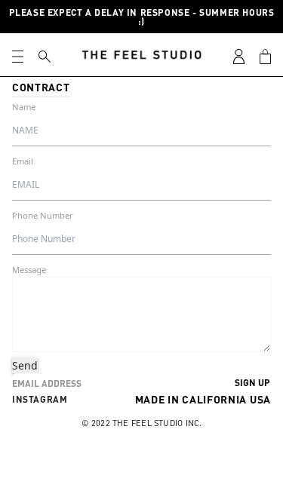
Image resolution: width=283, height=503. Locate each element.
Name (23, 106)
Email (22, 161)
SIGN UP (252, 382)
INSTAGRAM (39, 399)
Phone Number (42, 215)
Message (29, 269)
